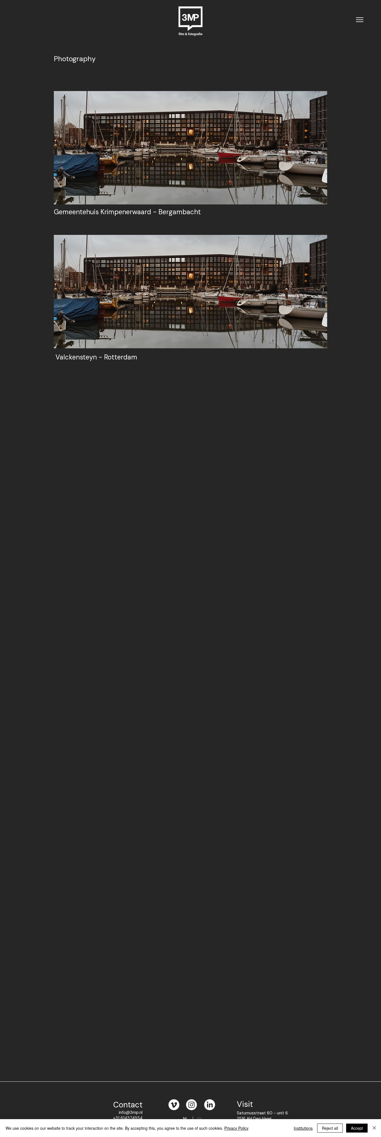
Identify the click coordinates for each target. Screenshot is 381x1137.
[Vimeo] (173, 1104)
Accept (357, 1128)
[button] (359, 20)
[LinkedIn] (209, 1104)
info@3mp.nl (131, 1112)
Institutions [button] (303, 1128)
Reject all (330, 1128)
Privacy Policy (236, 1128)
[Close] (374, 1128)
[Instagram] (191, 1104)
